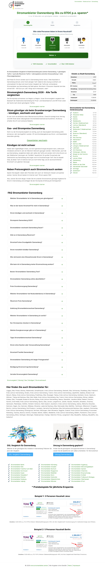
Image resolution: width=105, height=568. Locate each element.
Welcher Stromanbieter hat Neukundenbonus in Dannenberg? (32, 294)
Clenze (75, 135)
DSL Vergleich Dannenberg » (20, 454)
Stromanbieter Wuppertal (49, 471)
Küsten (75, 117)
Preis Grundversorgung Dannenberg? (24, 286)
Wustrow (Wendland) (80, 133)
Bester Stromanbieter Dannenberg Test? (25, 272)
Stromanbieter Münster (48, 481)
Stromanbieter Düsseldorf (19, 475)
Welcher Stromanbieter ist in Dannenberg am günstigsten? (31, 198)
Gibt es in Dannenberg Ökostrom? (22, 235)
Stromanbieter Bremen (18, 477)
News (70, 565)
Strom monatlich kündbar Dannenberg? (24, 250)
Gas (25, 380)
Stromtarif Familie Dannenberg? (22, 352)
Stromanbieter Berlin (17, 464)
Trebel (75, 131)
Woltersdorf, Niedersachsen (82, 129)
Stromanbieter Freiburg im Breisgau (82, 477)
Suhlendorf (76, 170)
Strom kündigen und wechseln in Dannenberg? (27, 213)
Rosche (75, 156)
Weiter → (52, 55)
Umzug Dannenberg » (63, 454)
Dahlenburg (76, 160)
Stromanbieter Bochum (48, 469)
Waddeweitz (77, 121)
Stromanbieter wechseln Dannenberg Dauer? (26, 228)
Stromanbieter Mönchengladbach (82, 467)
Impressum (76, 565)
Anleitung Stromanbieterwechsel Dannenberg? (27, 308)
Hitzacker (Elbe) (78, 115)
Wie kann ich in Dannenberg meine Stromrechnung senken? (32, 264)
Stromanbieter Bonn (47, 475)
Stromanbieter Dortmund (19, 471)
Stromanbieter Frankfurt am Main (22, 469)
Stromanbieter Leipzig (18, 481)
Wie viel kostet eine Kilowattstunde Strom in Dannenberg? (31, 257)
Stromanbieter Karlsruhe (49, 477)
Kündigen (31, 380)
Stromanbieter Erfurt (78, 481)
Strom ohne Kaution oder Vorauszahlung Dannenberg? (30, 345)
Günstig (20, 380)
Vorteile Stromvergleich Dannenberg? (24, 374)
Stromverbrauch (40, 380)
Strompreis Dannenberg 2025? (21, 220)
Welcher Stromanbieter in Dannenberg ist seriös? (28, 316)
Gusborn (75, 113)
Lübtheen (76, 148)
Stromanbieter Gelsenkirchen (50, 479)
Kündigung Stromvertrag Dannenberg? (24, 367)
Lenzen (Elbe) (77, 158)
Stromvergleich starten (37, 106)
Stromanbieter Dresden (48, 467)
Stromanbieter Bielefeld (48, 473)
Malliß (75, 141)
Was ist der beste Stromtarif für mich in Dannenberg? (29, 206)
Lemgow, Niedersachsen (81, 146)
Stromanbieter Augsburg (79, 464)
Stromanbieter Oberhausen (80, 479)
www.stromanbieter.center (39, 565)
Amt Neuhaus (77, 150)
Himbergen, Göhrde (79, 152)
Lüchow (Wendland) (79, 125)
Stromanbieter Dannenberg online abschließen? (27, 279)
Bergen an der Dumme (80, 154)
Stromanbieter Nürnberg (49, 464)
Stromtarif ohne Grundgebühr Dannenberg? (26, 242)
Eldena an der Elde (79, 164)
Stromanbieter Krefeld (78, 475)
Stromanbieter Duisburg (18, 479)
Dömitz (75, 119)
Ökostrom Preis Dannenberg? (21, 301)
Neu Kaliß (76, 127)
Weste (75, 162)
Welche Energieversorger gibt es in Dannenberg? (28, 330)
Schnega (76, 168)
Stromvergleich (12, 380)
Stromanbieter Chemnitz (79, 471)
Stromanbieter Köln (17, 467)
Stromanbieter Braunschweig (80, 473)
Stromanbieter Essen (17, 473)
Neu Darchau (77, 137)
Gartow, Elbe (77, 144)
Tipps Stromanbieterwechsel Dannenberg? (26, 338)
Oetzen (75, 173)
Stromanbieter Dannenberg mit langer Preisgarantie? (29, 360)
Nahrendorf (77, 139)
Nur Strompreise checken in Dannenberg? (25, 323)
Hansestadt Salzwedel (80, 166)
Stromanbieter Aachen (78, 469)
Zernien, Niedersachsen (80, 123)
